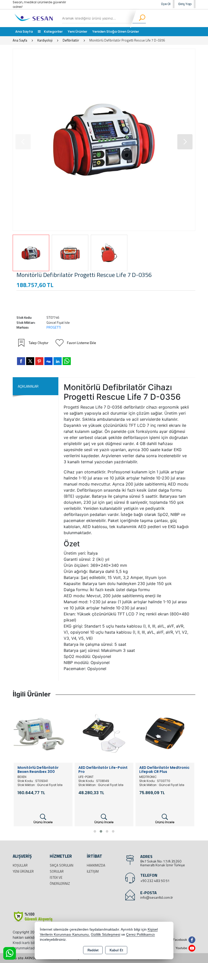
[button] (185, 141)
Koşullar (20, 865)
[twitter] (30, 361)
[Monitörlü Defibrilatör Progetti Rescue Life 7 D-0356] (104, 140)
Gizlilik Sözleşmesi (105, 934)
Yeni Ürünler (23, 871)
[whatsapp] (67, 361)
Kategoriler (53, 31)
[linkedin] (58, 361)
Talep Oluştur (38, 342)
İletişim (93, 871)
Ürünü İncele (43, 822)
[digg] (48, 361)
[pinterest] (39, 361)
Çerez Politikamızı (140, 934)
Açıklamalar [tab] (28, 386)
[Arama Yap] (139, 18)
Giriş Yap (185, 4)
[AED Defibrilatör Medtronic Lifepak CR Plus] (104, 732)
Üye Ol (165, 4)
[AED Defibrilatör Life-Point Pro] (43, 732)
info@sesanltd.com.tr (156, 897)
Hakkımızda (96, 865)
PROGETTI (53, 327)
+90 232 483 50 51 (155, 880)
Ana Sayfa (24, 31)
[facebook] (21, 361)
